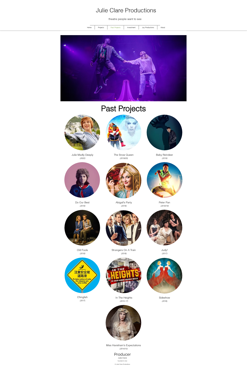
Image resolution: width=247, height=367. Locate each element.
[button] (123, 68)
